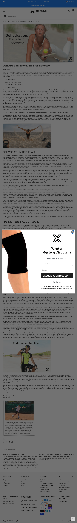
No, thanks (57, 282)
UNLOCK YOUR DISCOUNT (57, 275)
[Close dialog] (72, 232)
